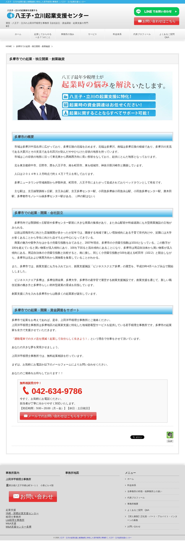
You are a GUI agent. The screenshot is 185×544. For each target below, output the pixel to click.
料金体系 (117, 34)
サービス (92, 34)
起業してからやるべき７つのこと (42, 36)
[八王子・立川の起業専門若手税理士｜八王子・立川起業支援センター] (50, 14)
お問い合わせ (36, 496)
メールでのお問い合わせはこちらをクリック (60, 416)
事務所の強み (67, 34)
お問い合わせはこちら (159, 21)
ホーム (18, 34)
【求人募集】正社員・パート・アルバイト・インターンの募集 (152, 518)
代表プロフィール (142, 34)
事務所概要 (132, 504)
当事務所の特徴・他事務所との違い (144, 491)
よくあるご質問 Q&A (168, 36)
